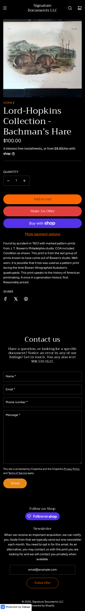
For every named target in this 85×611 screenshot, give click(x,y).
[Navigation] (5, 8)
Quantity (10, 172)
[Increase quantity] (24, 180)
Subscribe (42, 583)
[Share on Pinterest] (26, 299)
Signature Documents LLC (42, 8)
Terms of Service (17, 473)
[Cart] (79, 8)
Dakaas (26, 606)
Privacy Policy (72, 468)
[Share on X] (15, 299)
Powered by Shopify (42, 605)
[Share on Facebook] (5, 299)
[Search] (70, 8)
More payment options (42, 234)
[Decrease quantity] (8, 180)
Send (15, 483)
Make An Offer (43, 211)
